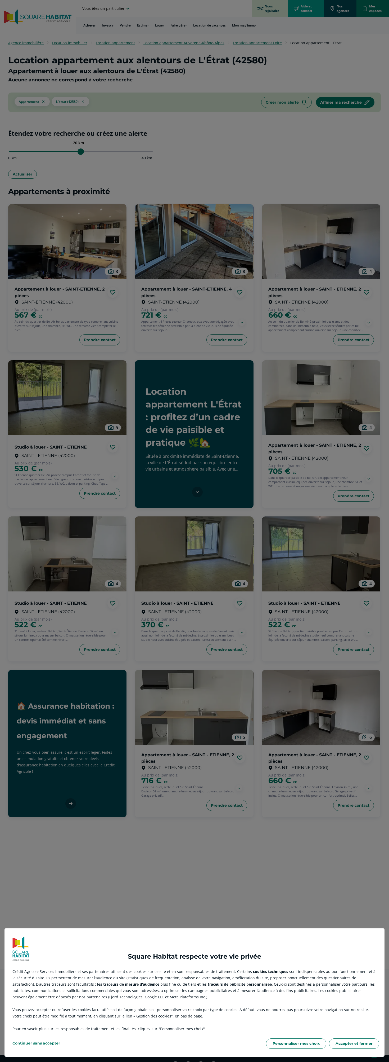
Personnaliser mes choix (296, 1043)
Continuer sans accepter (36, 1043)
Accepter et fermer (354, 1043)
